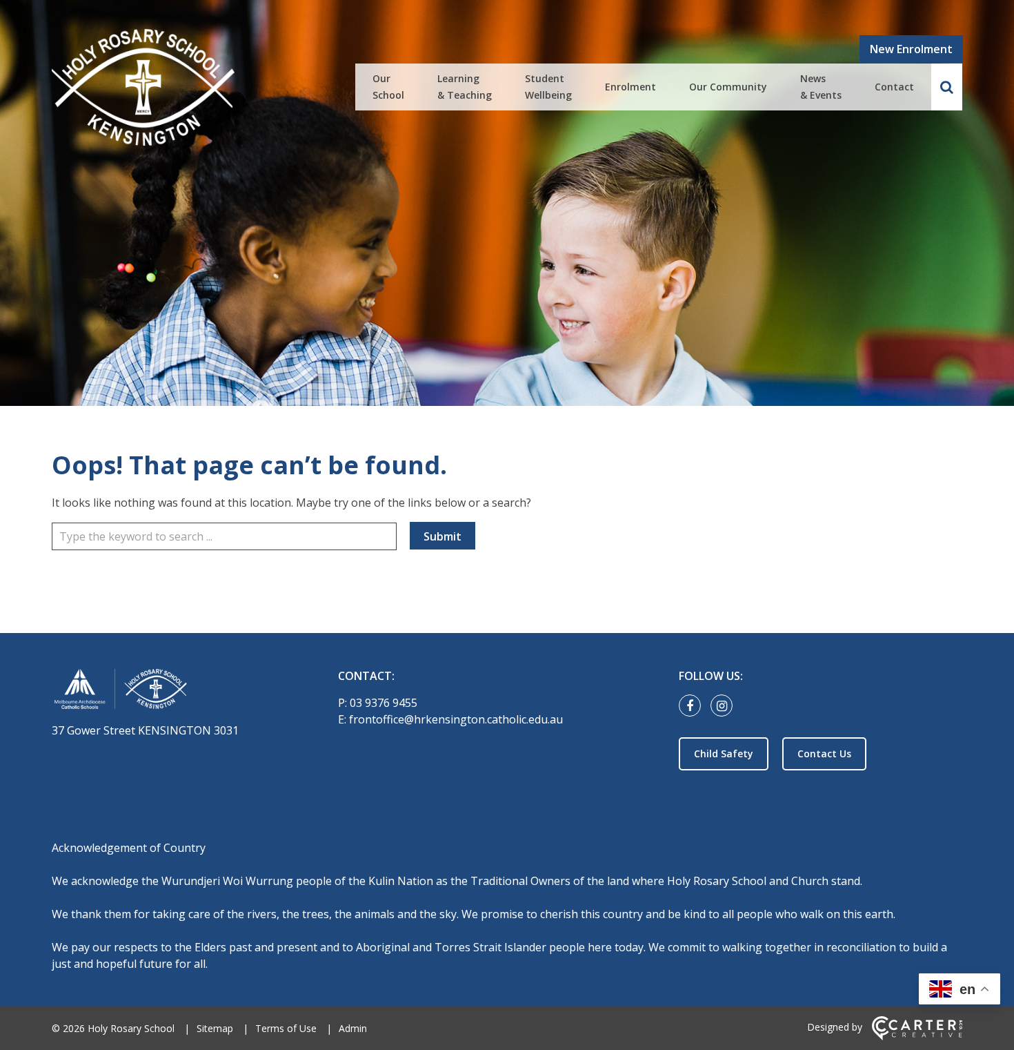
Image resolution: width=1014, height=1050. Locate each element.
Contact (894, 86)
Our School (388, 86)
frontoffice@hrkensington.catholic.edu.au (456, 719)
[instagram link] (724, 706)
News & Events (821, 86)
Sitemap (215, 1028)
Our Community (728, 86)
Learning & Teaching (464, 86)
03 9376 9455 (383, 702)
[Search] (946, 87)
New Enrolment (911, 49)
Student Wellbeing (548, 86)
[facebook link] (693, 706)
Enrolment (630, 86)
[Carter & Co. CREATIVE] (917, 1036)
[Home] (171, 691)
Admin (353, 1028)
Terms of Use (286, 1028)
